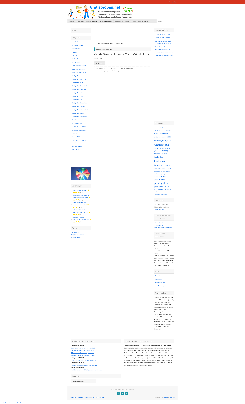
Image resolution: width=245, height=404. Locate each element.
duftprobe (157, 130)
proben (166, 174)
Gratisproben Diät (77, 93)
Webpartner (75, 149)
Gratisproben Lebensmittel (80, 110)
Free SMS (75, 55)
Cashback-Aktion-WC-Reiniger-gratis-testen (84, 360)
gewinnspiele (157, 137)
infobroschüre (157, 153)
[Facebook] (170, 1)
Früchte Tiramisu (159, 223)
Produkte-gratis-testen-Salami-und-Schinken (84, 365)
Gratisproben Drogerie (78, 96)
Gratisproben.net (100, 68)
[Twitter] (172, 1)
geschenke (168, 130)
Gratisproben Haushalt (78, 106)
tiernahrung (162, 191)
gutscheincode (158, 151)
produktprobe (159, 179)
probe (162, 174)
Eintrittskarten (76, 48)
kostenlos (158, 157)
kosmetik (164, 153)
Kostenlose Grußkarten (79, 130)
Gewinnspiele (76, 62)
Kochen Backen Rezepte (79, 126)
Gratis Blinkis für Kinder (80, 190)
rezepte (156, 189)
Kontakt (80, 397)
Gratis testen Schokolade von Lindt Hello (83, 348)
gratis (168, 137)
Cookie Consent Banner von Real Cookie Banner (14, 403)
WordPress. (172, 397)
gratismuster (157, 140)
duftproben (162, 130)
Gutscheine (75, 120)
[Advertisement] (116, 35)
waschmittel (163, 194)
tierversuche (168, 191)
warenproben (157, 194)
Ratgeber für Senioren (77, 234)
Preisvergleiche (76, 137)
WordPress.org (159, 286)
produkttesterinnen (168, 186)
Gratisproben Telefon (78, 113)
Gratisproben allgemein (127, 68)
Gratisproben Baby (77, 82)
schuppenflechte (167, 189)
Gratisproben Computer (79, 89)
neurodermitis (157, 171)
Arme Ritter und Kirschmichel (163, 227)
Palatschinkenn (158, 225)
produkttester (158, 187)
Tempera (165, 397)
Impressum (73, 397)
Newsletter (88, 397)
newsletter (122, 71)
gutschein (167, 148)
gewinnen (156, 133)
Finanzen (74, 52)
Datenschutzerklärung (98, 397)
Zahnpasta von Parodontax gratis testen (82, 353)
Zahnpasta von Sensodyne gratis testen (82, 350)
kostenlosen (159, 165)
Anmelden (158, 276)
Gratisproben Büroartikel (79, 86)
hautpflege (165, 151)
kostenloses (158, 169)
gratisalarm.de (75, 232)
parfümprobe (157, 174)
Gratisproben (76, 76)
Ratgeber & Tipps (77, 146)
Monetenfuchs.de (76, 237)
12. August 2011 (113, 68)
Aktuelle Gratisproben (78, 42)
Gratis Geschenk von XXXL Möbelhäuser (121, 54)
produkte (163, 176)
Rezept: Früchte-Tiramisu (162, 37)
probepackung (157, 176)
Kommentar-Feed (160, 282)
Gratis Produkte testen (78, 69)
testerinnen (156, 191)
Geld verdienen (76, 59)
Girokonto (163, 137)
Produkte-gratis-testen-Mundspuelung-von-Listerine (86, 370)
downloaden (166, 128)
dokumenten (99, 71)
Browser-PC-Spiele (77, 45)
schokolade (160, 189)
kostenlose (160, 161)
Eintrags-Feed (159, 279)
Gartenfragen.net (159, 209)
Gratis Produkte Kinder (79, 65)
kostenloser (115, 71)
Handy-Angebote (77, 123)
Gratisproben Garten (78, 99)
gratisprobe (166, 140)
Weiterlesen (99, 63)
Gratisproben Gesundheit (79, 103)
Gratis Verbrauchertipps (79, 72)
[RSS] (175, 1)
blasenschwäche (157, 128)
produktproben (161, 183)
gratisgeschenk (108, 71)
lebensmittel (167, 169)
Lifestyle (74, 133)
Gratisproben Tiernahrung (79, 116)
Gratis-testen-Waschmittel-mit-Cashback (83, 355)
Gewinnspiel (163, 133)
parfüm (168, 171)
